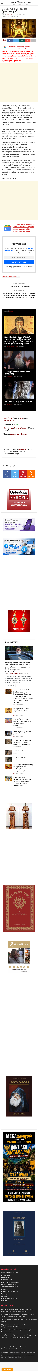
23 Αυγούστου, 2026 (18, 704)
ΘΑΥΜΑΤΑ (4, 1296)
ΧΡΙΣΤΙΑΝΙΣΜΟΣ (14, 276)
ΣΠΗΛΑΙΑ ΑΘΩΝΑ (19, 758)
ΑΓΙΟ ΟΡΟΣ (4, 1289)
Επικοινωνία (23, 1347)
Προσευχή (25, 434)
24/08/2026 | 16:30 (21, 346)
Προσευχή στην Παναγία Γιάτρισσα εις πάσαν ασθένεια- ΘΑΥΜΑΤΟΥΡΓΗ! (23, 742)
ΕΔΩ (16, 424)
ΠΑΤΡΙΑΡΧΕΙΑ (5, 1277)
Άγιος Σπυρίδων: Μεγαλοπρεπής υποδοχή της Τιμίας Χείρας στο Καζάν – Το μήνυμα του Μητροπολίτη (22, 781)
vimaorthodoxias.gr (10, 1352)
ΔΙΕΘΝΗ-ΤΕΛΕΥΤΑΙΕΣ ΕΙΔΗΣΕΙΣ (10, 1282)
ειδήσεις (23, 449)
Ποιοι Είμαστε (13, 1347)
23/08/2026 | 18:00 (18, 404)
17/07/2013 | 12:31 (20, 14)
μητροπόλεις (9, 420)
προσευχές (14, 434)
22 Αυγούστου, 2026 (24, 673)
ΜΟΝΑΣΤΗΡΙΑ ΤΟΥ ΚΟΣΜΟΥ (9, 1291)
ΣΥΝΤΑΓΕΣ (4, 1301)
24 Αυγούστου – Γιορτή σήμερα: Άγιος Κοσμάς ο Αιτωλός (21, 711)
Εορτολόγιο (8, 428)
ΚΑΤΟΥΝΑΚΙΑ (18, 751)
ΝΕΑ (21, 418)
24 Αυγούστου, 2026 (18, 715)
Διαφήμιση (4, 1347)
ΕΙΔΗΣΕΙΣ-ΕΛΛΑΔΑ (6, 1280)
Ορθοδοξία (8, 418)
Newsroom (10, 14)
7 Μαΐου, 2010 (17, 760)
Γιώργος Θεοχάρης (11, 346)
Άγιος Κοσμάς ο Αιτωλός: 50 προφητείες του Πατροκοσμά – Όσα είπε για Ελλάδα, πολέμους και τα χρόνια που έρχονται (18, 340)
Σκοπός (5, 276)
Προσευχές (4, 1294)
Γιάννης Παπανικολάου (12, 673)
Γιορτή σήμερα (20, 428)
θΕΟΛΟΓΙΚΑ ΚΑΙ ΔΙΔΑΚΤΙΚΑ (10, 16)
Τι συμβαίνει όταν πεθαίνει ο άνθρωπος (17, 372)
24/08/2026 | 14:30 (18, 376)
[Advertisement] (19, 82)
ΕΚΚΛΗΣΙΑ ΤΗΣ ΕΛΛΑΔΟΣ (8, 1284)
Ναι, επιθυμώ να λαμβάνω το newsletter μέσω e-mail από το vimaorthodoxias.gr (18, 267)
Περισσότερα (10, 685)
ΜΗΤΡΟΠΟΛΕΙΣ (5, 1275)
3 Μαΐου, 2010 (17, 753)
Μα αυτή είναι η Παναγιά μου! (18, 401)
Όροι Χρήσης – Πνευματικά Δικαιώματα (11, 1348)
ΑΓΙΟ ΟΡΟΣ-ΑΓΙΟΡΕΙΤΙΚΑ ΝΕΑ (9, 1287)
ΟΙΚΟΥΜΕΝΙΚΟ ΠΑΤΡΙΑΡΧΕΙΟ (9, 1273)
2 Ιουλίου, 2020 (17, 746)
